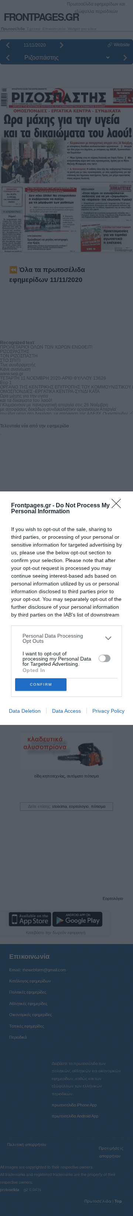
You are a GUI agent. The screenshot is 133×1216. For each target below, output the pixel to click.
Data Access (66, 711)
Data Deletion (25, 711)
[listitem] (66, 638)
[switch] (104, 658)
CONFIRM (41, 684)
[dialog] (66, 608)
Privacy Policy (108, 711)
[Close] (119, 506)
